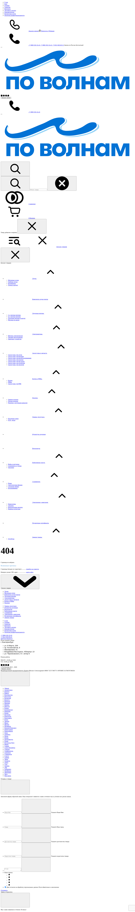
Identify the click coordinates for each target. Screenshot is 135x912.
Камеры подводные (14, 509)
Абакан (6, 688)
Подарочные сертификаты (12, 616)
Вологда (7, 700)
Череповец (7, 772)
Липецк (6, 721)
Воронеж (7, 701)
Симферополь (8, 751)
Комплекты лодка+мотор (12, 594)
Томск (6, 762)
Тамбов (6, 757)
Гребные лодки (13, 282)
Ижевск (6, 705)
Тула (5, 764)
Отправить (4, 890)
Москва (6, 724)
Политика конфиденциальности (14, 15)
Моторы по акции (13, 320)
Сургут (6, 756)
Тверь (6, 759)
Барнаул (6, 691)
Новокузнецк (8, 729)
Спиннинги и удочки (14, 466)
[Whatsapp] (8, 96)
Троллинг (11, 467)
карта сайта (29, 572)
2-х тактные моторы (14, 315)
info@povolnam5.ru (6, 638)
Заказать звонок (5, 98)
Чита (5, 774)
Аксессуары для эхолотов (16, 364)
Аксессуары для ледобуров (16, 363)
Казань (6, 708)
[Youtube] (6, 96)
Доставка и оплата (10, 10)
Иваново (7, 703)
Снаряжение (8, 612)
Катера (10, 380)
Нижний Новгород (10, 728)
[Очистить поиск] (61, 183)
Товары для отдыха (10, 606)
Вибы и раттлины (13, 464)
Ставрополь (8, 754)
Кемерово (7, 711)
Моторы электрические (15, 336)
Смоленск (7, 752)
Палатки (7, 603)
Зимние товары (9, 617)
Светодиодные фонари (15, 485)
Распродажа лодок (10, 14)
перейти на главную (32, 569)
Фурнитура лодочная (11, 607)
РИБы (10, 382)
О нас (6, 2)
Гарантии (7, 7)
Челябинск (7, 771)
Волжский (7, 698)
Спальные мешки (13, 486)
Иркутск (7, 706)
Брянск (6, 693)
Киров (6, 713)
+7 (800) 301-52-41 (6, 635)
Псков (6, 741)
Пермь (6, 738)
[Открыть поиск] (15, 169)
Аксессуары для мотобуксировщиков (19, 358)
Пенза (6, 736)
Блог (5, 4)
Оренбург (7, 734)
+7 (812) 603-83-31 (6, 637)
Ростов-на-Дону (9, 743)
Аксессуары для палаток (15, 360)
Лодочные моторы (10, 596)
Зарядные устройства (14, 339)
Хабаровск (7, 769)
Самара (6, 746)
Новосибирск (8, 731)
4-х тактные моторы (14, 316)
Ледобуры (11, 539)
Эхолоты (11, 505)
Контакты (7, 9)
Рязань (6, 744)
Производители (9, 12)
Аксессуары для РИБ (14, 384)
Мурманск (7, 726)
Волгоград (7, 696)
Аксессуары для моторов (16, 356)
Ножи (10, 483)
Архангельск (8, 690)
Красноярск (8, 718)
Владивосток (8, 695)
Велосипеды (8, 609)
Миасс (6, 723)
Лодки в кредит (13, 285)
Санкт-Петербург (9, 747)
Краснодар (7, 716)
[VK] (2, 96)
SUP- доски (11, 420)
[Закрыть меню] (1, 47)
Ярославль (7, 776)
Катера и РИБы (9, 601)
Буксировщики (13, 488)
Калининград (8, 710)
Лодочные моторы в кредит (16, 318)
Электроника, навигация (12, 614)
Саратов (7, 749)
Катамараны (12, 283)
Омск (6, 733)
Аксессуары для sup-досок (16, 361)
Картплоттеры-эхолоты (15, 507)
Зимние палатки (13, 399)
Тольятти (7, 761)
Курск (6, 719)
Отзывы (6, 5)
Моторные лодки (13, 280)
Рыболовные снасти (10, 611)
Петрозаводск (8, 739)
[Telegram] (4, 96)
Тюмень (6, 766)
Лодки (6, 591)
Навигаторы (12, 504)
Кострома (7, 715)
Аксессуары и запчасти (11, 599)
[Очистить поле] (36, 806)
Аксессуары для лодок (15, 355)
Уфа (5, 767)
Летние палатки (13, 401)
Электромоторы (9, 598)
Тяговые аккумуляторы (15, 337)
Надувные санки (13, 418)
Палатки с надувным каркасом (17, 403)
